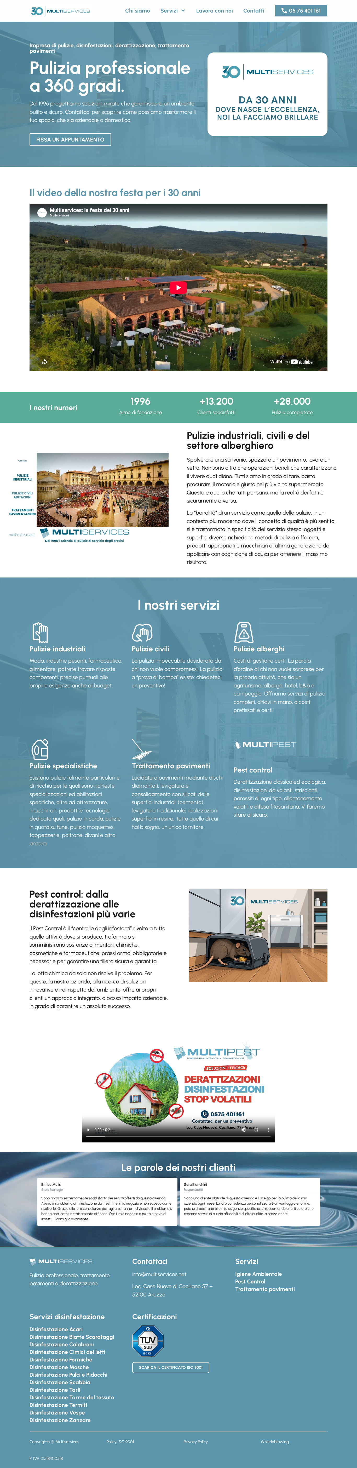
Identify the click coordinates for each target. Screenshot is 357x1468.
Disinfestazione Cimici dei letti (67, 1352)
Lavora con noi (214, 10)
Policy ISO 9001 (120, 1441)
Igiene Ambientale (258, 1274)
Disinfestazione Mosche (59, 1367)
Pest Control (250, 1281)
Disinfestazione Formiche (61, 1359)
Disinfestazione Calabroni (62, 1344)
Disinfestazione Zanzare (60, 1420)
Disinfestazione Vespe (57, 1412)
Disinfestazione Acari (56, 1329)
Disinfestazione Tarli (55, 1390)
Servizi (169, 10)
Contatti (253, 10)
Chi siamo (137, 10)
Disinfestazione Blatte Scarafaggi (72, 1337)
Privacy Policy (196, 1441)
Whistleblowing (275, 1441)
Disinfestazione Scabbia (60, 1382)
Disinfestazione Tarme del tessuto (72, 1397)
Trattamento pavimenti (265, 1289)
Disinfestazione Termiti (58, 1405)
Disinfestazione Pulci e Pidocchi (68, 1374)
